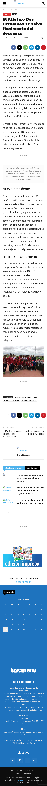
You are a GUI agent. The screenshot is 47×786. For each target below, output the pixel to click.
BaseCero (21, 780)
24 (6, 629)
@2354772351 (23, 582)
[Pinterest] (43, 47)
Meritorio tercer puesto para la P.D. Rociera (34, 432)
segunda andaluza (29, 400)
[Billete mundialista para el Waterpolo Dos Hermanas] (9, 503)
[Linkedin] (37, 47)
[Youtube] (34, 760)
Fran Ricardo (11, 38)
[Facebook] (13, 47)
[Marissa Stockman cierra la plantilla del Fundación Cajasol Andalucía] (9, 490)
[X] (19, 47)
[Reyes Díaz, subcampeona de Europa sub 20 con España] (9, 477)
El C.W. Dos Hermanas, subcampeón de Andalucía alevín (12, 434)
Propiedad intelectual (23, 773)
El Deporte (13, 10)
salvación (15, 400)
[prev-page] (4, 512)
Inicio (5, 10)
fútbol (36, 397)
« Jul (4, 638)
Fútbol (15, 14)
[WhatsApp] (25, 47)
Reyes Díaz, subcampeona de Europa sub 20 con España (30, 478)
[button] (4, 3)
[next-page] (8, 512)
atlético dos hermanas (23, 397)
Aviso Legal (14, 770)
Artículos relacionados (14, 468)
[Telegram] (31, 47)
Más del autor (32, 468)
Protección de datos (27, 770)
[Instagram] (20, 760)
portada (7, 400)
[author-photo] (23, 451)
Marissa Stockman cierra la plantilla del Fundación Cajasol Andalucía (30, 490)
